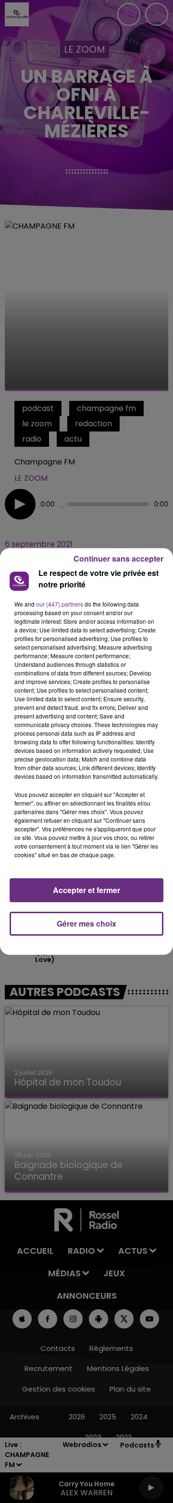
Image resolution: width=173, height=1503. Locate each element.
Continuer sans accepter (118, 558)
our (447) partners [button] (59, 604)
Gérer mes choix (86, 923)
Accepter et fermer (86, 889)
